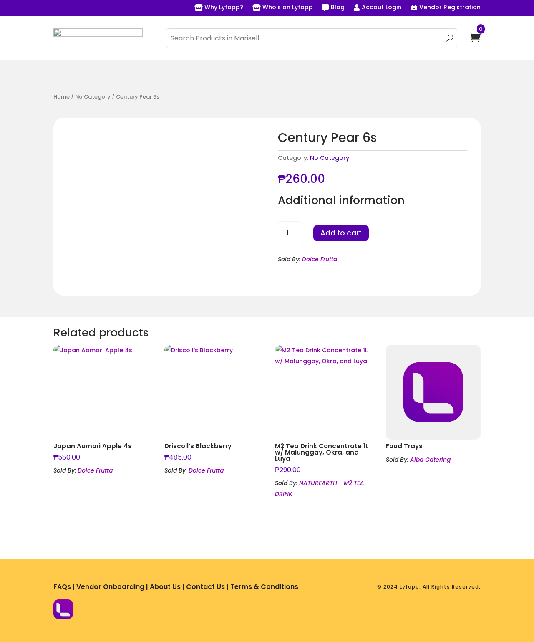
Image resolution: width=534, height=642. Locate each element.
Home (61, 97)
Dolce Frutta (319, 259)
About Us (165, 586)
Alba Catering (430, 459)
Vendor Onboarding (110, 586)
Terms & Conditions (264, 586)
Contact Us (205, 586)
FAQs (62, 586)
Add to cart (341, 233)
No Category (93, 97)
